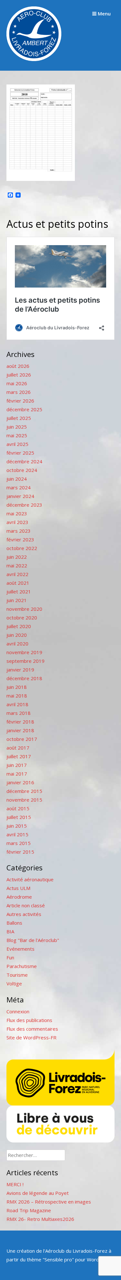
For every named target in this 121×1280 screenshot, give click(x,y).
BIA (10, 931)
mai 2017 (16, 773)
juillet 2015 (18, 817)
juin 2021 (16, 600)
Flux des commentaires (32, 1029)
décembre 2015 (24, 791)
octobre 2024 (21, 470)
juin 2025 (16, 426)
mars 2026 (18, 392)
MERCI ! (15, 1184)
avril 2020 (17, 643)
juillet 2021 (18, 591)
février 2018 (20, 721)
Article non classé (25, 905)
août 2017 (17, 747)
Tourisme (17, 975)
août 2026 (17, 366)
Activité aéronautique (30, 879)
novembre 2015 (24, 799)
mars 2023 (18, 531)
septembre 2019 (25, 661)
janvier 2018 (20, 730)
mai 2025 (16, 435)
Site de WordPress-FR (31, 1037)
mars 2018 (18, 713)
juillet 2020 (18, 626)
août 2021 (17, 583)
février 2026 (20, 400)
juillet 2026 (18, 374)
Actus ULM (18, 888)
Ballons (14, 923)
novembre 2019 (24, 652)
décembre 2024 (24, 461)
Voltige (14, 983)
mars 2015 (18, 843)
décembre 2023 (24, 505)
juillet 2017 (18, 756)
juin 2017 (16, 765)
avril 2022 (17, 574)
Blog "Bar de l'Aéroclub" (32, 940)
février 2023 (20, 539)
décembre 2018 (24, 678)
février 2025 (20, 452)
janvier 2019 (20, 669)
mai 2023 (16, 513)
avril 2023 (17, 522)
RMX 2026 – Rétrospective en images (48, 1201)
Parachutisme (21, 966)
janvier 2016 (20, 782)
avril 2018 (17, 704)
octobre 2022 (21, 548)
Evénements (20, 949)
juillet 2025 (18, 418)
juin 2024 (16, 479)
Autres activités (23, 914)
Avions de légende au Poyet (37, 1193)
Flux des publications (29, 1020)
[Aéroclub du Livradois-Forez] (33, 59)
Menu (103, 13)
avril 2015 (17, 834)
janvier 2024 (20, 496)
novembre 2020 (24, 609)
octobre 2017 (21, 739)
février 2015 (20, 852)
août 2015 (17, 808)
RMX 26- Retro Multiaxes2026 (40, 1219)
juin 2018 (16, 687)
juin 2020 (16, 635)
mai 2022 (16, 565)
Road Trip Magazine (28, 1210)
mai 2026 (16, 383)
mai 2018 (16, 695)
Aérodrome (19, 896)
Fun (10, 957)
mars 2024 (18, 487)
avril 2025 (17, 444)
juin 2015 (16, 825)
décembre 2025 (24, 409)
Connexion (17, 1011)
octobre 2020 (21, 617)
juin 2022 (16, 557)
